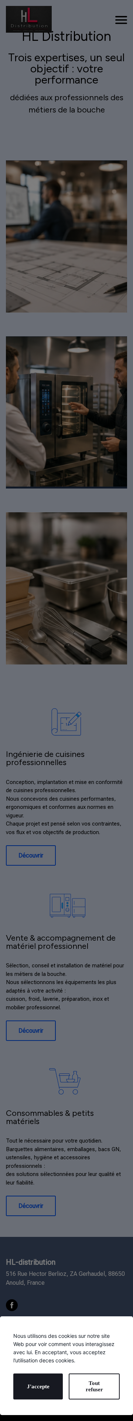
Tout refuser (94, 1386)
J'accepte (38, 1386)
